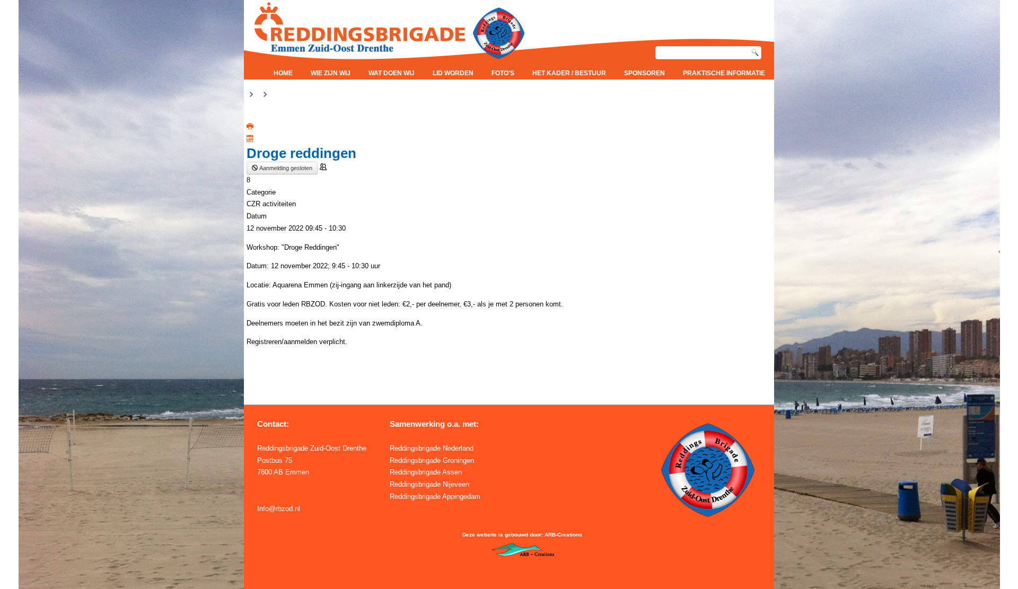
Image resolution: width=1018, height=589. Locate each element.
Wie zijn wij (330, 73)
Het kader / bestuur (569, 73)
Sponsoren (644, 73)
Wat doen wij (391, 73)
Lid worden (453, 73)
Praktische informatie (724, 73)
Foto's (503, 73)
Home (283, 73)
